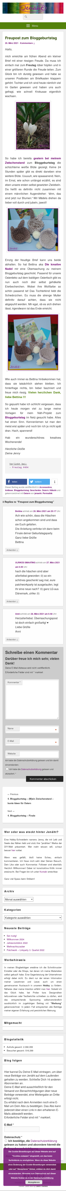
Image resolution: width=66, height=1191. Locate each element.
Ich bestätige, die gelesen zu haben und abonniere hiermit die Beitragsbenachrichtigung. (32, 1144)
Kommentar (14, 682)
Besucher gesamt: (16, 1050)
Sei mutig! (12, 935)
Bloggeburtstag (15, 417)
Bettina (18, 511)
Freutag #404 (20, 467)
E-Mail (11, 740)
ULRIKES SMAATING (25, 562)
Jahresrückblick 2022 (17, 942)
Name (10, 728)
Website (12, 753)
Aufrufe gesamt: (15, 1047)
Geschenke (35, 490)
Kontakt (43, 871)
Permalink (47, 493)
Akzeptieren (34, 1182)
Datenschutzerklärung (31, 769)
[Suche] (25, 17)
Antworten (12, 549)
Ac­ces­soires (45, 487)
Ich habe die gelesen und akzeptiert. (29, 771)
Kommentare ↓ (27, 43)
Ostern (45, 490)
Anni (17, 613)
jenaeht (38, 493)
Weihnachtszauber (16, 946)
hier (13, 850)
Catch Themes (42, 1186)
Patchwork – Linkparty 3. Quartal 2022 (25, 950)
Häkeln (53, 490)
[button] (16, 482)
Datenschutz (13, 1137)
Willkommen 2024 (15, 939)
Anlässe (9, 490)
